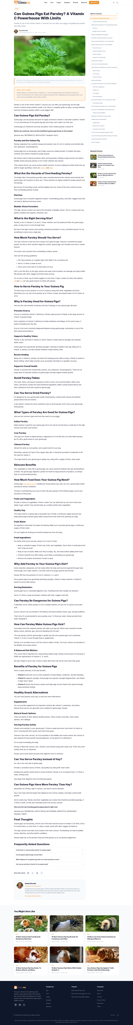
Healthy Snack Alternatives (98, 119)
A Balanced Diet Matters (99, 112)
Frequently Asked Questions (99, 139)
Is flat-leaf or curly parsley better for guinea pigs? (33, 850)
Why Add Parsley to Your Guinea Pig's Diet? (103, 99)
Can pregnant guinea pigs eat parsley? (29, 855)
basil (51, 168)
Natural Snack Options (98, 126)
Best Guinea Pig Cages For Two (81, 993)
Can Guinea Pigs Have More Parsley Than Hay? (104, 135)
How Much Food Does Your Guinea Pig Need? (104, 83)
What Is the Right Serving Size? (100, 34)
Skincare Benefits (96, 80)
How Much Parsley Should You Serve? (102, 38)
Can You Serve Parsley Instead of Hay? (102, 132)
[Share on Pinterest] (37, 873)
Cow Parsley (96, 74)
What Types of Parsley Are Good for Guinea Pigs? (104, 67)
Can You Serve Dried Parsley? (99, 64)
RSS (118, 1015)
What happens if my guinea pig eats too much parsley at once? (37, 859)
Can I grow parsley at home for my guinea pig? (32, 864)
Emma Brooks (23, 30)
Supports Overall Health (99, 57)
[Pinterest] (19, 1004)
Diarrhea (95, 28)
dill (15, 281)
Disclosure (100, 1003)
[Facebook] (15, 1004)
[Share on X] (32, 873)
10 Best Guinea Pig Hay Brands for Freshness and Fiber (106, 165)
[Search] (113, 2)
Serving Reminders (98, 103)
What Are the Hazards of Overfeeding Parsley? (104, 25)
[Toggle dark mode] (117, 2)
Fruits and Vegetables (98, 87)
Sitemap (112, 1015)
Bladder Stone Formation (99, 31)
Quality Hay (96, 90)
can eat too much (29, 484)
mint (21, 281)
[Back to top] (128, 1022)
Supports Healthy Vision (99, 51)
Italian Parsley (96, 70)
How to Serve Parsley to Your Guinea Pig (102, 41)
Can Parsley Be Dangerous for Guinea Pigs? (103, 106)
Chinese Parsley (97, 77)
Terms (99, 1006)
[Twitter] (24, 1004)
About (99, 993)
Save (50, 55)
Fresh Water (96, 93)
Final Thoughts (95, 142)
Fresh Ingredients (97, 96)
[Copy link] (41, 873)
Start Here (94, 2)
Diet (45, 2)
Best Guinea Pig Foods (78, 990)
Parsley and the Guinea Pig (100, 21)
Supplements (96, 122)
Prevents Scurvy (97, 48)
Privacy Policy (101, 1000)
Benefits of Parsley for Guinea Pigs (101, 116)
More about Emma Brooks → (33, 896)
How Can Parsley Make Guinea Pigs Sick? (103, 109)
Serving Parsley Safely (99, 129)
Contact (99, 997)
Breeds (75, 2)
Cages (59, 2)
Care (51, 2)
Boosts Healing (97, 54)
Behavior (84, 2)
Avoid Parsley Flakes (97, 60)
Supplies (67, 2)
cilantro (43, 168)
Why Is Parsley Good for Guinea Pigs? (101, 44)
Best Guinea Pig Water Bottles (80, 997)
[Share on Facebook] (28, 873)
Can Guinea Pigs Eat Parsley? (100, 18)
